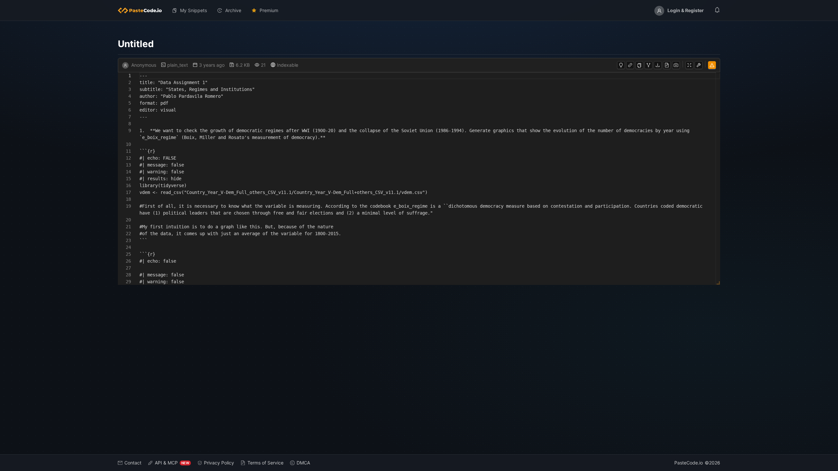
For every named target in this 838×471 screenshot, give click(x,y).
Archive (233, 10)
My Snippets (193, 10)
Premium (269, 10)
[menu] (419, 10)
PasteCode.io (688, 462)
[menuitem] (142, 10)
